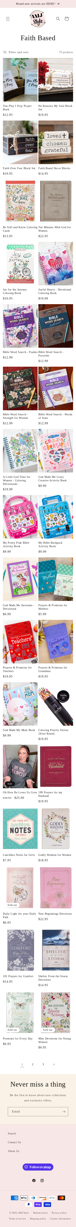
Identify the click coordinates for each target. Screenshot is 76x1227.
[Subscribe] (63, 1111)
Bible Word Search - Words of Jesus (55, 416)
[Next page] (53, 1064)
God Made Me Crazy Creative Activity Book (52, 478)
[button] (8, 18)
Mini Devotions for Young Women (54, 1040)
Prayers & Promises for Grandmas (52, 669)
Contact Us (14, 1142)
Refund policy (40, 1213)
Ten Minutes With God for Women (54, 229)
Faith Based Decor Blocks (54, 168)
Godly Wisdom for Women (54, 854)
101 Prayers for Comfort (18, 976)
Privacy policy (59, 1213)
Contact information (60, 1218)
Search (12, 1133)
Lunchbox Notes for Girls (19, 854)
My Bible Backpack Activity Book (50, 544)
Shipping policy (38, 1218)
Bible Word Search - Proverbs (51, 353)
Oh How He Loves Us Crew (20, 792)
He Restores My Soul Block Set (55, 107)
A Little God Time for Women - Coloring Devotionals (16, 480)
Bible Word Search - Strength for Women (15, 416)
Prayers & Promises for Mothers (52, 607)
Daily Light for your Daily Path (19, 915)
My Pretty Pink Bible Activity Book (16, 544)
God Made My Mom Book (19, 730)
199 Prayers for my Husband (50, 794)
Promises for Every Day (18, 1038)
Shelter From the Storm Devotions (53, 978)
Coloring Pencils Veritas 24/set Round (53, 731)
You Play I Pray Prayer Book (17, 107)
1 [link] (22, 1064)
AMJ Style (23, 1212)
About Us (13, 1151)
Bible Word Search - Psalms (20, 352)
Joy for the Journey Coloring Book (15, 291)
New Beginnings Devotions (55, 913)
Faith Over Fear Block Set (19, 168)
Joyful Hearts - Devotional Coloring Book (54, 291)
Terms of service (17, 1218)
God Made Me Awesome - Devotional (18, 607)
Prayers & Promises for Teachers (17, 669)
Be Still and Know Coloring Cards (20, 229)
